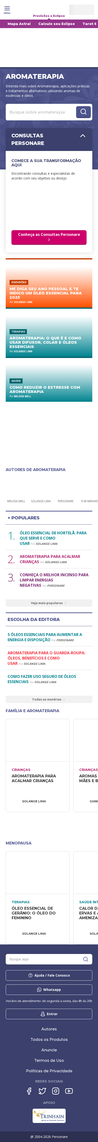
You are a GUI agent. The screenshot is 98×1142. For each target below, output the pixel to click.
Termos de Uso (49, 1060)
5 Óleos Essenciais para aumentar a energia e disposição (45, 637)
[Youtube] (69, 1091)
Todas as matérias (46, 699)
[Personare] (65, 486)
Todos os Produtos (49, 1039)
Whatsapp (52, 989)
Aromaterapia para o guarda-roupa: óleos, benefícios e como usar (46, 658)
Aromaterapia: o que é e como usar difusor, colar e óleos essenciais (45, 342)
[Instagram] (55, 1091)
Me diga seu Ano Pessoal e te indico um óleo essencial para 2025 (46, 293)
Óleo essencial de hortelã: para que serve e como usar (53, 538)
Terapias (18, 331)
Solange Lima (23, 302)
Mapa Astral (19, 24)
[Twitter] (42, 1091)
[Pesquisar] (85, 959)
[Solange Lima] (40, 486)
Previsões (18, 282)
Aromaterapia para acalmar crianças (34, 778)
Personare (55, 586)
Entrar (52, 1014)
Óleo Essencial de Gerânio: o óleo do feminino (34, 913)
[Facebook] (29, 1091)
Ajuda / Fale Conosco (52, 975)
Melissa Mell (22, 396)
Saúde (16, 380)
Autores (49, 1029)
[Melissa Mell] (16, 486)
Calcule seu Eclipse (56, 24)
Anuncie (49, 1050)
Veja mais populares (47, 603)
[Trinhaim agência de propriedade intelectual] (49, 1122)
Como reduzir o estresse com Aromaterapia (45, 389)
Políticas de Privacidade (49, 1071)
